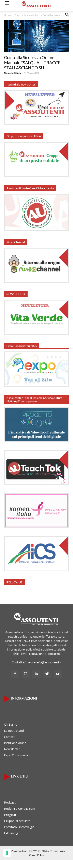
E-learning (11, 833)
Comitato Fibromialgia (19, 827)
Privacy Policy (57, 850)
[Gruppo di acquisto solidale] (36, 176)
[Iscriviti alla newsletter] (36, 124)
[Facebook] (15, 674)
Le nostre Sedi (14, 730)
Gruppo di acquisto (17, 821)
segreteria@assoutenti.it (44, 662)
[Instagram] (26, 674)
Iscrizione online (15, 743)
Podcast (10, 802)
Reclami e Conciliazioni (19, 808)
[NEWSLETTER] (36, 334)
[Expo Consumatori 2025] (36, 386)
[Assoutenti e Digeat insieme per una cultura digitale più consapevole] (36, 441)
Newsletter (12, 749)
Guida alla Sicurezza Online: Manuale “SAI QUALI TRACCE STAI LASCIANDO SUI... (32, 62)
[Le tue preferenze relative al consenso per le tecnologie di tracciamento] (7, 853)
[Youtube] (58, 674)
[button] (67, 17)
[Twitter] (47, 674)
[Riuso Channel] (36, 282)
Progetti (10, 815)
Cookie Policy (36, 855)
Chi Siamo (10, 724)
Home (7, 15)
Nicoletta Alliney (12, 73)
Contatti (9, 737)
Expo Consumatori (17, 755)
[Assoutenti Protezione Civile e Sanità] (36, 230)
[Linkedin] (36, 674)
